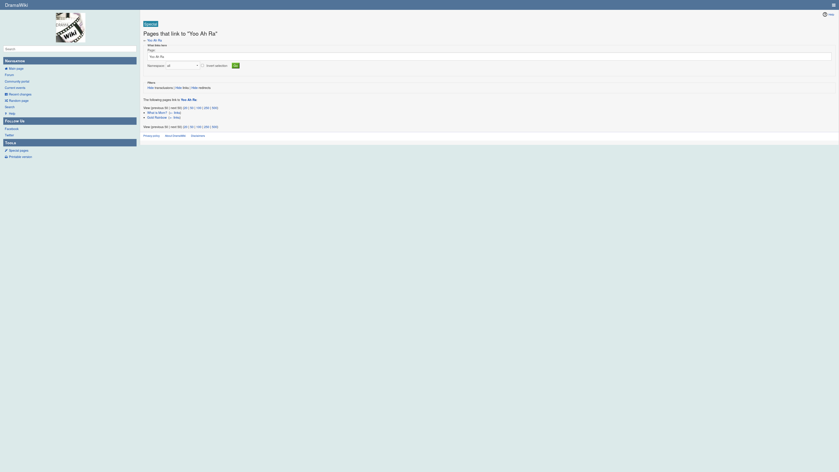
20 (185, 108)
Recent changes (20, 94)
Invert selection (216, 65)
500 (214, 108)
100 (198, 108)
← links (175, 112)
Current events (15, 87)
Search (10, 107)
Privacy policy (151, 135)
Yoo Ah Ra (154, 40)
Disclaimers (198, 135)
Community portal (17, 81)
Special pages (18, 150)
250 (206, 108)
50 (192, 108)
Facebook (12, 129)
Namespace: (156, 65)
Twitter (9, 135)
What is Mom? (157, 112)
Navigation (15, 60)
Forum (9, 75)
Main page (16, 68)
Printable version (20, 156)
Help (12, 113)
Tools (10, 142)
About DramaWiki (175, 135)
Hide (150, 87)
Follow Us (14, 120)
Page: (151, 50)
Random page (19, 100)
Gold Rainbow (157, 117)
